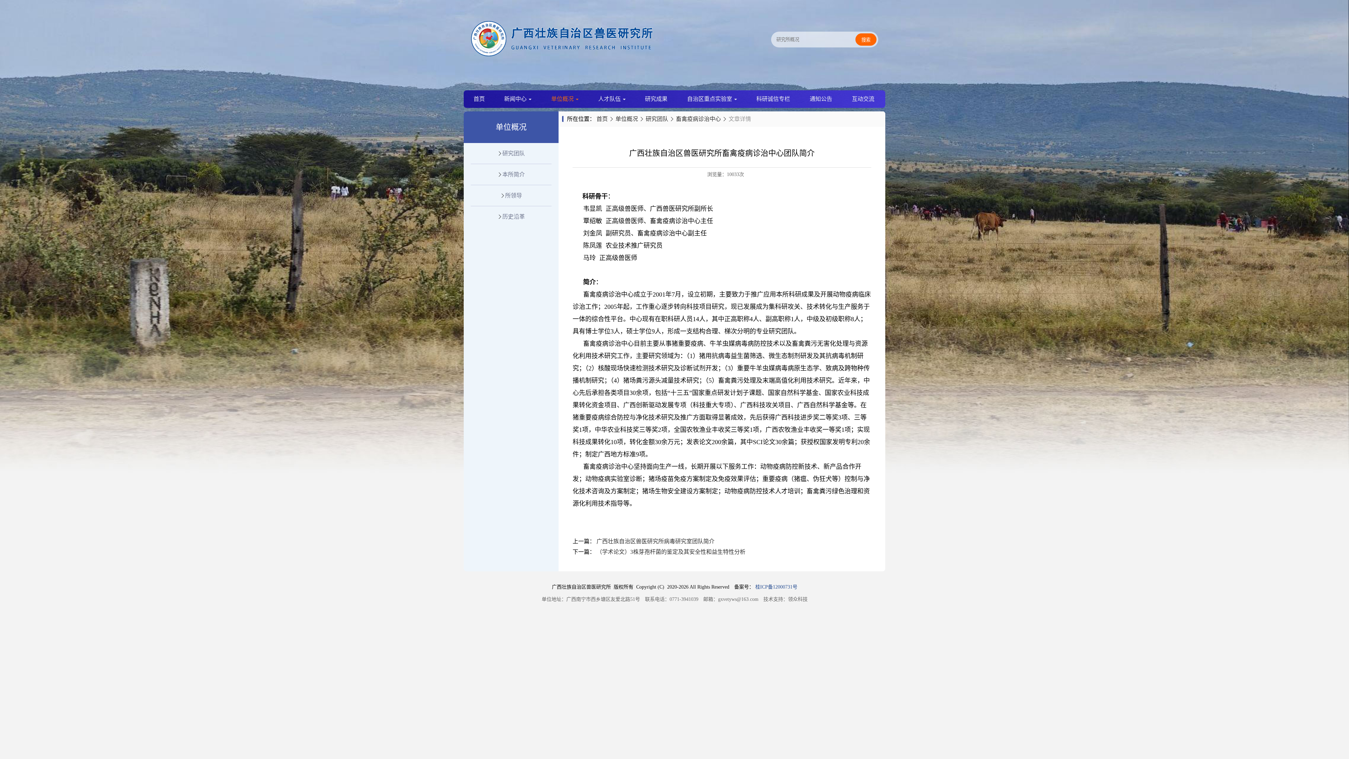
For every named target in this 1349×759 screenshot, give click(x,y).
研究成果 (656, 99)
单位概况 (563, 99)
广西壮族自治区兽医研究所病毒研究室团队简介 (656, 541)
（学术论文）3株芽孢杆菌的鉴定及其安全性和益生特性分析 (671, 552)
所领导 (513, 196)
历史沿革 (513, 217)
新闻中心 (516, 99)
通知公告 (821, 99)
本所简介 (513, 174)
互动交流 (863, 99)
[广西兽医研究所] (562, 54)
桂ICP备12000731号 (776, 587)
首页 (479, 99)
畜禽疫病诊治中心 (698, 119)
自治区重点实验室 (710, 99)
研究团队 (513, 153)
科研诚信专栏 (773, 99)
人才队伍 (610, 99)
